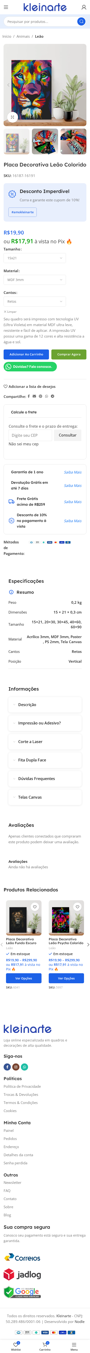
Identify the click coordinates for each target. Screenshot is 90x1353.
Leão (39, 36)
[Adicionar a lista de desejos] (35, 907)
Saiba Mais (72, 472)
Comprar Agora (69, 354)
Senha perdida (15, 1162)
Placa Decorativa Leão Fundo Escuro (21, 941)
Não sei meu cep (24, 444)
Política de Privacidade (22, 1086)
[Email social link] (34, 396)
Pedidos (10, 1138)
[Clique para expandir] (12, 117)
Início (6, 36)
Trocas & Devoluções (21, 1094)
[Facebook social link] (28, 396)
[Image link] (28, 1028)
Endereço (11, 1146)
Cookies (10, 1110)
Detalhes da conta (18, 1154)
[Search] (81, 21)
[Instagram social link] (15, 1067)
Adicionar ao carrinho (26, 354)
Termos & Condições (21, 1102)
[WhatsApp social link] (46, 396)
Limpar (12, 312)
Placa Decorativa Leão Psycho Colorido (66, 941)
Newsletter (12, 1182)
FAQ (7, 1190)
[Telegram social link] (52, 396)
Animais (23, 36)
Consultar (68, 435)
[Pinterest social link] (40, 396)
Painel (9, 1130)
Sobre (8, 1206)
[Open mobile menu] (6, 7)
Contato (10, 1198)
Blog (7, 1214)
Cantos (10, 292)
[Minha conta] (84, 7)
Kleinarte (63, 1315)
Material (11, 270)
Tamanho (12, 249)
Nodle (79, 1321)
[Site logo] (45, 6)
